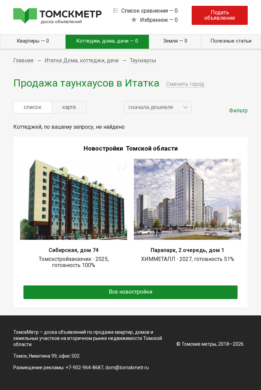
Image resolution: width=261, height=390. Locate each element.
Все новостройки (130, 291)
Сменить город (185, 84)
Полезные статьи (230, 41)
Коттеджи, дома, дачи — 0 (107, 41)
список (32, 107)
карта (69, 107)
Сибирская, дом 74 (74, 250)
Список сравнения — (149, 10)
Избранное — (159, 20)
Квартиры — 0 (33, 41)
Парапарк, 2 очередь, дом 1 (187, 250)
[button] (158, 107)
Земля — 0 (175, 41)
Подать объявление (219, 15)
